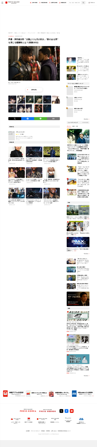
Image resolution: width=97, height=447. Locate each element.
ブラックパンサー (20, 132)
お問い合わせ (54, 430)
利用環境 (48, 430)
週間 (73, 126)
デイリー (69, 126)
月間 (77, 126)
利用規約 (43, 430)
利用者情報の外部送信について (64, 430)
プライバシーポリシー (35, 430)
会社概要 (28, 430)
